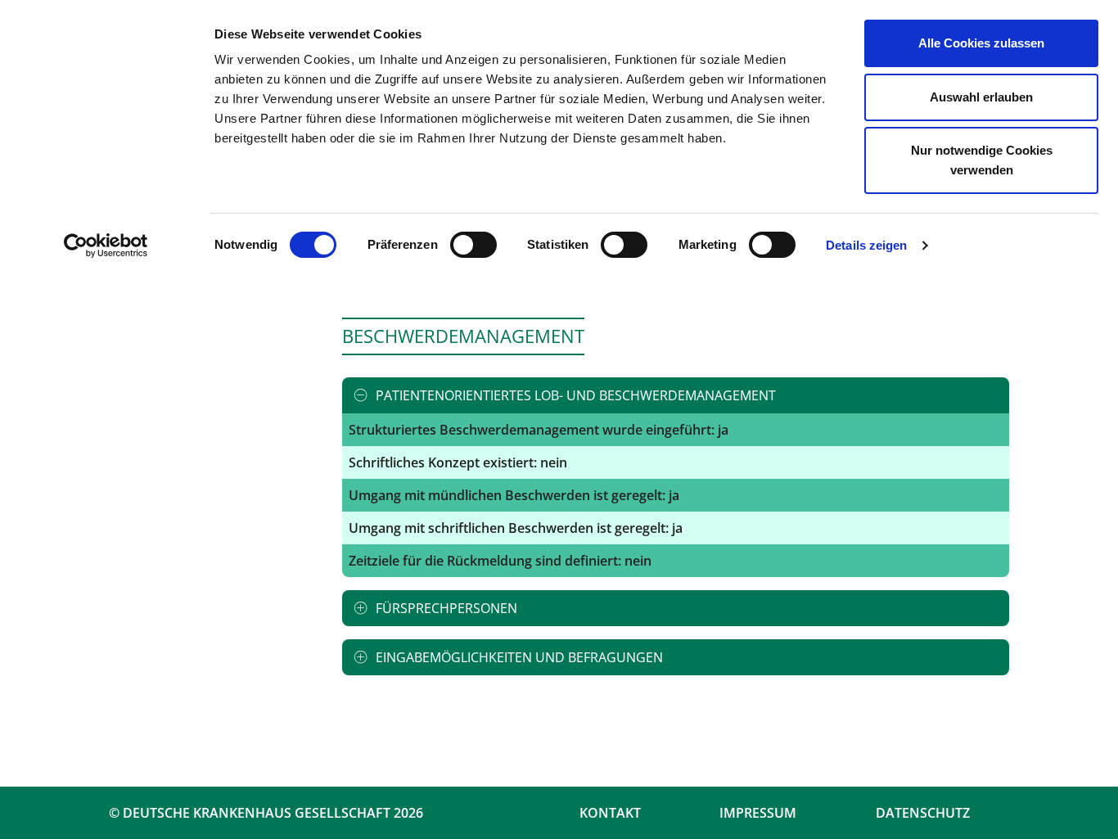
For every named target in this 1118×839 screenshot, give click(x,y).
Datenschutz (923, 813)
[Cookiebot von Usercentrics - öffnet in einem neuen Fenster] (106, 245)
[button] (675, 395)
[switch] (473, 245)
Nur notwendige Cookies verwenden (982, 160)
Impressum (757, 813)
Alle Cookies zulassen (981, 43)
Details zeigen (866, 245)
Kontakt (610, 813)
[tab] (675, 395)
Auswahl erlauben (981, 97)
